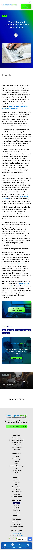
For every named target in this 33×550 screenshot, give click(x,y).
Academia (16, 456)
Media (16, 473)
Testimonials (16, 482)
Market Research (16, 470)
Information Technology (16, 466)
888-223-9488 (19, 535)
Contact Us (16, 494)
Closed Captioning (16, 447)
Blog (4, 330)
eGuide (18, 330)
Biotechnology (16, 459)
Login (29, 2)
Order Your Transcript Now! (16, 309)
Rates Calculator (16, 522)
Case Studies (16, 508)
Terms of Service (17, 491)
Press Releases (26, 330)
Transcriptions (16, 438)
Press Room (16, 510)
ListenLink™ (16, 515)
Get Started (26, 6)
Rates (16, 484)
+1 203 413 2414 (16, 533)
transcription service (19, 264)
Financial (16, 461)
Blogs (16, 503)
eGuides (16, 505)
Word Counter (16, 524)
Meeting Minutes (16, 442)
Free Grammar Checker (16, 526)
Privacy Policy (16, 487)
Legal (16, 468)
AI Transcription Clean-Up (16, 440)
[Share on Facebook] (3, 75)
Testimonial (6, 333)
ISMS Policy (16, 489)
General (16, 463)
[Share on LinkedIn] (10, 75)
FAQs (16, 512)
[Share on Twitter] (6, 75)
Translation (16, 449)
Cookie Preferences (16, 496)
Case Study (10, 330)
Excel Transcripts (16, 445)
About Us (16, 480)
